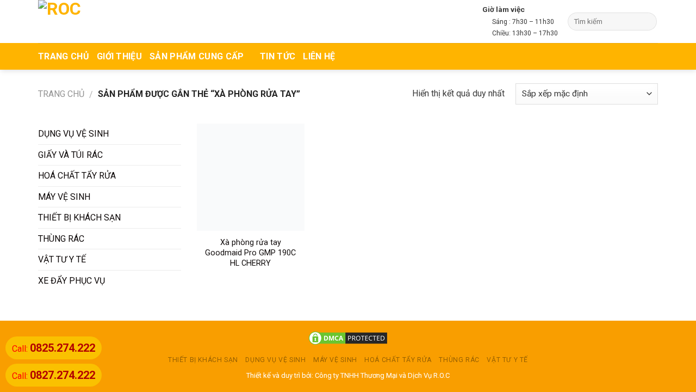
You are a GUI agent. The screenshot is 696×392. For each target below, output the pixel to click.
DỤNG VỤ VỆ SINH (73, 133)
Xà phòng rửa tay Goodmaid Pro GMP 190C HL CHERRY (250, 252)
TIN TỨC (277, 56)
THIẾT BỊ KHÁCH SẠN (79, 217)
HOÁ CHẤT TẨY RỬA (77, 175)
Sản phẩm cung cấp (197, 56)
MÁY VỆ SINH (64, 197)
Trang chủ (61, 94)
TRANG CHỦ (63, 56)
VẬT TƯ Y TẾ (62, 259)
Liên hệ (319, 56)
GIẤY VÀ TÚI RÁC (70, 155)
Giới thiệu (119, 56)
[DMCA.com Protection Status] (348, 337)
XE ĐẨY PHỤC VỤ (71, 280)
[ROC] (80, 21)
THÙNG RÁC (61, 239)
